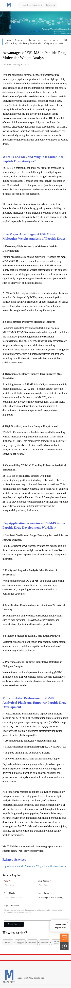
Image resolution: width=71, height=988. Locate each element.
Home (9, 40)
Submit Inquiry (14, 924)
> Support (19, 40)
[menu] (62, 5)
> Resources (34, 40)
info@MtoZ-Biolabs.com (34, 978)
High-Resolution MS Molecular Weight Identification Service (34, 866)
